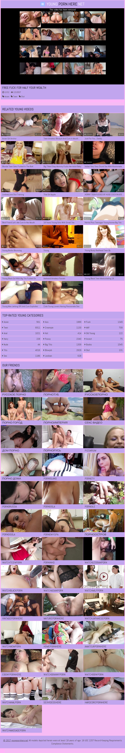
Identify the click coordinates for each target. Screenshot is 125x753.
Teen (15, 96)
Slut (23, 96)
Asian (6, 96)
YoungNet (65, 4)
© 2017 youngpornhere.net (15, 740)
